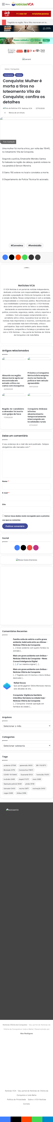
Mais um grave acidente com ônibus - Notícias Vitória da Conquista (30, 670)
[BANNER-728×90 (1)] (26, 51)
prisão (29, 784)
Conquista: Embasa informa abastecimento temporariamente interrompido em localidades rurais (37, 415)
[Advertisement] (26, 211)
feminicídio (35, 245)
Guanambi (27, 775)
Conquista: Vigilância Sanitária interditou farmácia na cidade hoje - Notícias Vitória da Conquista (29, 698)
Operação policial (13, 784)
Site (4, 504)
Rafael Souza (20, 683)
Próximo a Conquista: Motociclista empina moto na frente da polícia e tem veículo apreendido (38, 378)
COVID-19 (10, 775)
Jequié (24, 779)
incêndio (9, 779)
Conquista (15, 69)
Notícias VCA (27, 108)
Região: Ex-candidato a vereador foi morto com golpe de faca (13, 411)
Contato (26, 1104)
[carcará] (26, 59)
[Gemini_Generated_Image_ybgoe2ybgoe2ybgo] (26, 41)
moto (37, 779)
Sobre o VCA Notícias (37, 1099)
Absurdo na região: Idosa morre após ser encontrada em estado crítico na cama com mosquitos (13, 380)
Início (6, 69)
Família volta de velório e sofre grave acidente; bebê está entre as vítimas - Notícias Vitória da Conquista (30, 642)
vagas (8, 793)
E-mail (5, 493)
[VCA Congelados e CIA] (26, 13)
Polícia (19, 75)
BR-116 (41, 765)
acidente (10, 765)
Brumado (9, 770)
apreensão (26, 765)
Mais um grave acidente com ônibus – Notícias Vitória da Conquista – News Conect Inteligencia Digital (30, 658)
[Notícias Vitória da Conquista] (23, 4)
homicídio (43, 775)
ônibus (21, 793)
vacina (24, 788)
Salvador (9, 788)
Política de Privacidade (16, 1099)
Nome (5, 481)
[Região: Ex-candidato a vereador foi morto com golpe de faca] (13, 399)
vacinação (38, 788)
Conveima (17, 245)
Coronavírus (26, 770)
